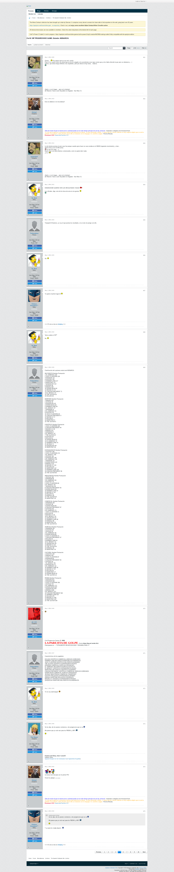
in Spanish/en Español (73, 759)
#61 (144, 57)
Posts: (33, 80)
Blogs (38, 11)
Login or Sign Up (140, 1)
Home (30, 858)
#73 (144, 724)
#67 (144, 290)
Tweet (35, 85)
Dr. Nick (34, 198)
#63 (144, 143)
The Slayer (34, 737)
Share (35, 83)
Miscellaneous (40, 17)
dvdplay (60, 324)
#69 (144, 367)
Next (144, 852)
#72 (144, 688)
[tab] (30, 44)
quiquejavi (34, 71)
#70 (144, 608)
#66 (144, 255)
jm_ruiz (34, 622)
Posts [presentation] (29, 44)
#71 (144, 653)
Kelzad (34, 112)
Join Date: (32, 77)
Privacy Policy (142, 867)
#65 (144, 220)
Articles (46, 11)
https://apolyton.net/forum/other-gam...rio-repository (45, 25)
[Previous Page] (137, 48)
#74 (144, 766)
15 (138, 852)
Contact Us (133, 863)
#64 (144, 184)
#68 (144, 332)
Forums (31, 11)
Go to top (142, 863)
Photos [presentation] (47, 44)
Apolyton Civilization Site (111, 867)
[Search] (124, 48)
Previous (98, 852)
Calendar (40, 14)
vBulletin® (137, 869)
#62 (144, 99)
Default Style (33, 863)
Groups (54, 11)
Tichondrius (34, 233)
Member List (32, 14)
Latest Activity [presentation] (38, 44)
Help (126, 863)
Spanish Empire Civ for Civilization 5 (55, 759)
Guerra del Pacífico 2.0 (61, 135)
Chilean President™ (34, 304)
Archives (48, 17)
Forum (33, 17)
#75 (144, 811)
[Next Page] (139, 48)
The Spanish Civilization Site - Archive (62, 17)
